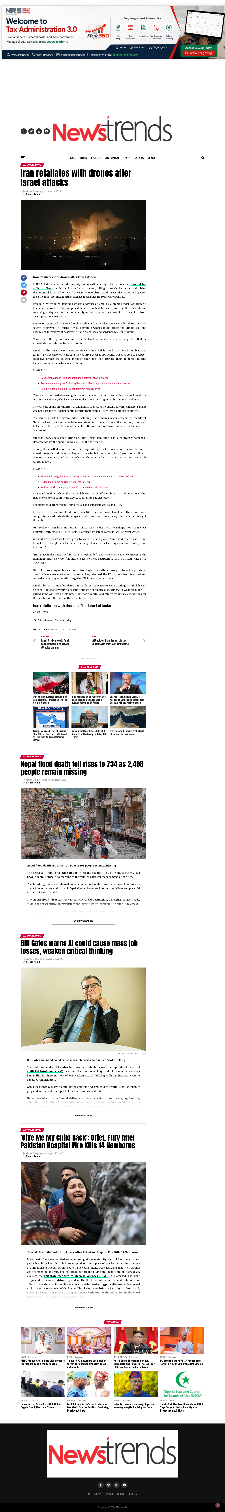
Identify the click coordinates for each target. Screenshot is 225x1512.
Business (95, 157)
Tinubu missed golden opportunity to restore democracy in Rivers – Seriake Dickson (87, 476)
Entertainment (112, 157)
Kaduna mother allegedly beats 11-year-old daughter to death (75, 487)
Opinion (151, 157)
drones (56, 630)
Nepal (87, 872)
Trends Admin (33, 194)
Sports (126, 157)
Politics (83, 157)
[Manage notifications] (217, 1505)
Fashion (109, 1493)
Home (72, 157)
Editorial (139, 157)
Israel (73, 630)
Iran (64, 630)
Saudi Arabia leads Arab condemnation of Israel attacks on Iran (75, 378)
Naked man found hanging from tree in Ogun (66, 481)
